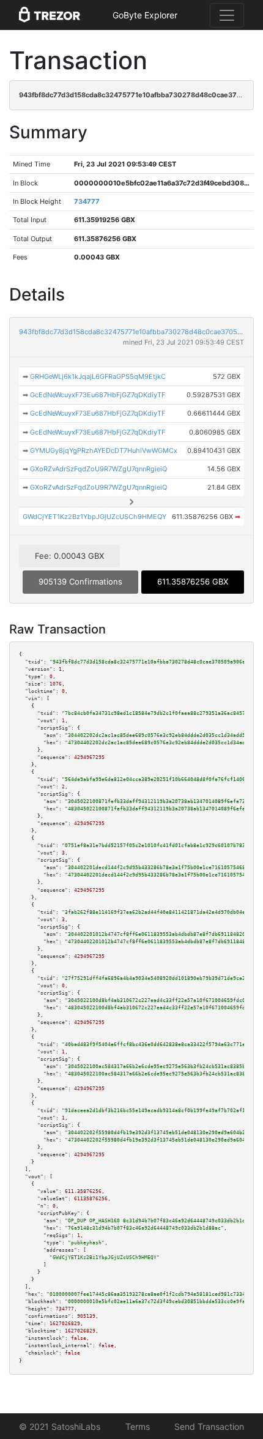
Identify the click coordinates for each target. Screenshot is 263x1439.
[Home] (49, 15)
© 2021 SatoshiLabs (59, 1426)
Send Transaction (209, 1426)
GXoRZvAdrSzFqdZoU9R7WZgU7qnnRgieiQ (98, 469)
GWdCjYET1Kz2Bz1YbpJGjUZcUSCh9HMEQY (94, 516)
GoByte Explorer (145, 15)
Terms (137, 1426)
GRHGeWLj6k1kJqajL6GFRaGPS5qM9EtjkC (98, 376)
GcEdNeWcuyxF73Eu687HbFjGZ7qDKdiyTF (97, 395)
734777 (87, 201)
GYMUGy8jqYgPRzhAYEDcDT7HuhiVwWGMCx (103, 450)
